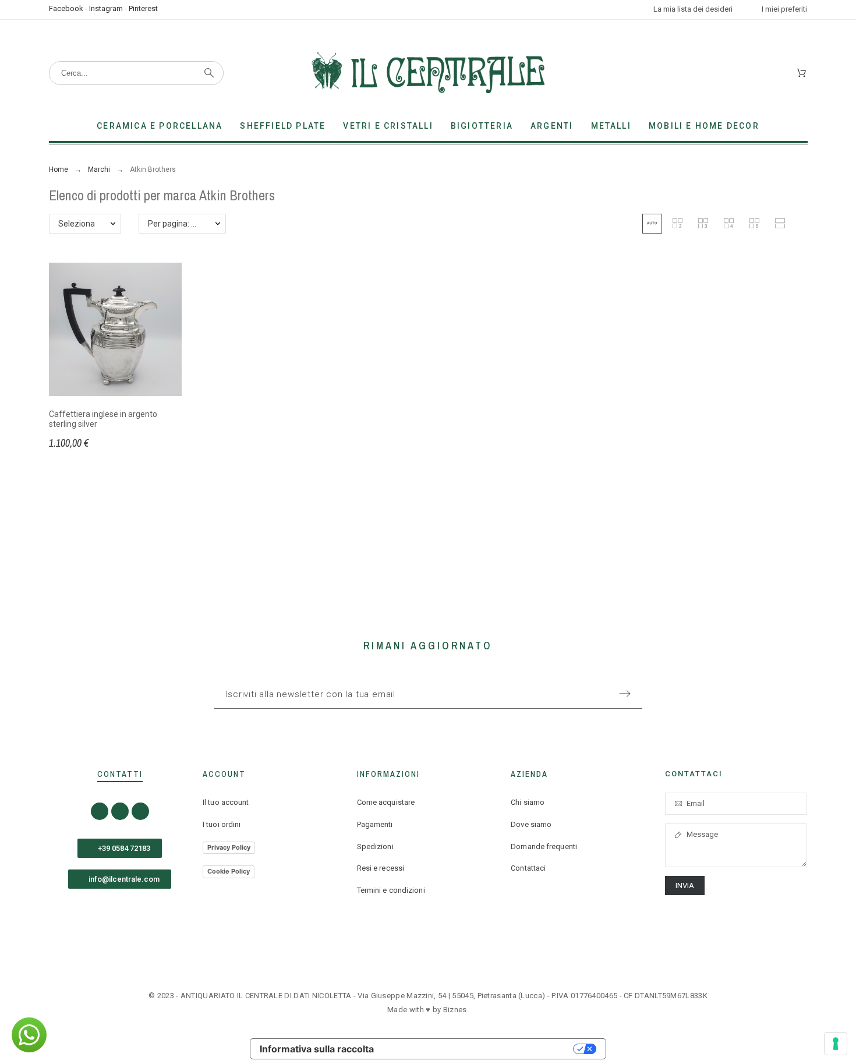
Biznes (455, 1009)
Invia (685, 885)
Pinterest (143, 8)
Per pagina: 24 (174, 223)
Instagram (106, 8)
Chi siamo (527, 802)
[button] (652, 224)
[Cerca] (209, 72)
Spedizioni (375, 846)
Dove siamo (531, 824)
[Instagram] (120, 811)
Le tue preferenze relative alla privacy (479, 1049)
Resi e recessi (380, 868)
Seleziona (76, 223)
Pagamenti (375, 824)
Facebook (66, 8)
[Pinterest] (140, 811)
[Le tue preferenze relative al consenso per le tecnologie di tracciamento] (836, 1044)
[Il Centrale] (428, 73)
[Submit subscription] (625, 693)
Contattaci (528, 868)
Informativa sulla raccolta (317, 1049)
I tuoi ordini (221, 824)
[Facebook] (99, 811)
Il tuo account (226, 802)
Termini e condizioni (391, 890)
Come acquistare (386, 802)
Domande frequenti (544, 846)
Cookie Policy (228, 871)
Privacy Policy (228, 847)
